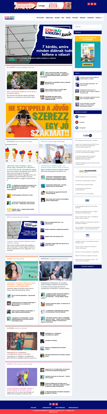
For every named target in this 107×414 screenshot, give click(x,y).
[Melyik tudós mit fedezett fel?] (42, 237)
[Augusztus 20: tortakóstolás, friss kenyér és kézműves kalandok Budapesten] (42, 370)
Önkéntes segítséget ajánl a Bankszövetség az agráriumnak (87, 163)
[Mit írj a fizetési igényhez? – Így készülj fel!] (9, 296)
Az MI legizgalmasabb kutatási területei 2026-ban (86, 207)
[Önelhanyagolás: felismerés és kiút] (9, 196)
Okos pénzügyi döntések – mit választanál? (89, 84)
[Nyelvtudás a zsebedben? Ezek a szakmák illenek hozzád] (42, 83)
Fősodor (75, 17)
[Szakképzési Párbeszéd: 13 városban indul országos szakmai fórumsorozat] (55, 271)
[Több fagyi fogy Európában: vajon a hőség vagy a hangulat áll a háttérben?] (21, 154)
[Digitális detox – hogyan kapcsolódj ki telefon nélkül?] (9, 210)
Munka (68, 17)
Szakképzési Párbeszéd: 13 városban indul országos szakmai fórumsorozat (54, 283)
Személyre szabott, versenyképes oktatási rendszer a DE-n (87, 242)
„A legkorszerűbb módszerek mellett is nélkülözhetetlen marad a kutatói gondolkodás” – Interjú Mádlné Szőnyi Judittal (55, 296)
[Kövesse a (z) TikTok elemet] (95, 4)
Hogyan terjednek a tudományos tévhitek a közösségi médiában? (87, 222)
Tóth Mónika (12, 60)
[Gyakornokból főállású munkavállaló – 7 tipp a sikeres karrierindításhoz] (9, 312)
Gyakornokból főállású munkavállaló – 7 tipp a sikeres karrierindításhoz (23, 311)
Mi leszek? (40, 17)
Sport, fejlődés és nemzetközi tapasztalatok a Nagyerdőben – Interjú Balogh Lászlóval (87, 228)
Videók (98, 17)
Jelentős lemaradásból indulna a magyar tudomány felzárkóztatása (86, 212)
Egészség (49, 17)
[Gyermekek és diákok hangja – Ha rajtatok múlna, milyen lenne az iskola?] (55, 154)
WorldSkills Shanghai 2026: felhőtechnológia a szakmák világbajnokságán (53, 98)
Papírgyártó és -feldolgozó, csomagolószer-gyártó (53, 334)
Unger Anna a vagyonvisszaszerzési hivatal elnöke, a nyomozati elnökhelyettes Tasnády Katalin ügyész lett (87, 145)
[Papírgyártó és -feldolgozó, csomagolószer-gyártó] (42, 334)
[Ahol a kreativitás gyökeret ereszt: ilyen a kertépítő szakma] (22, 80)
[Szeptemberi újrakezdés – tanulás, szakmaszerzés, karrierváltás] (43, 186)
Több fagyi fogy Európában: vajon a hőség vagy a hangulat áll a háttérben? (21, 166)
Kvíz (62, 17)
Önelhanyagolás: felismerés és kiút (22, 195)
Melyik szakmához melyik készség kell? (57, 229)
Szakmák (90, 17)
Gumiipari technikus (51, 340)
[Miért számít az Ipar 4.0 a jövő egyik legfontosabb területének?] (42, 90)
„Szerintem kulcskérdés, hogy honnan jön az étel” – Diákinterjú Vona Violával (23, 202)
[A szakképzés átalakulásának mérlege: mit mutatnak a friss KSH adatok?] (43, 311)
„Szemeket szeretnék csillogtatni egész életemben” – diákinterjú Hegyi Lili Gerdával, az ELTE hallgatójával (21, 284)
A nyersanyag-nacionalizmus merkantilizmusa (83, 189)
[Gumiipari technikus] (42, 341)
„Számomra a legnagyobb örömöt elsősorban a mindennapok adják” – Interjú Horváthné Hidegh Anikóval (56, 178)
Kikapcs (83, 17)
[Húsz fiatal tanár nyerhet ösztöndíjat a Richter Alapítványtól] (43, 200)
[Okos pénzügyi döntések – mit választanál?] (42, 223)
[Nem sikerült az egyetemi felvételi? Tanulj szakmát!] (43, 193)
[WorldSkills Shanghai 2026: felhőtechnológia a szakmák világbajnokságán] (42, 97)
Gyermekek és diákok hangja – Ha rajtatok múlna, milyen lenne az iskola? (55, 166)
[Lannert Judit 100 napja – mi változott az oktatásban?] (43, 304)
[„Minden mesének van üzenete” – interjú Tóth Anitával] (42, 377)
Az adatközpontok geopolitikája (84, 184)
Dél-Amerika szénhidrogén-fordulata (85, 180)
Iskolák (57, 17)
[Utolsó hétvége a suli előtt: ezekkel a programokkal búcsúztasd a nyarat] (22, 377)
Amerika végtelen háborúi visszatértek (86, 177)
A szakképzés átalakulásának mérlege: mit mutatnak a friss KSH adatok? (57, 311)
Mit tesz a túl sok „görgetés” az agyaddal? (87, 252)
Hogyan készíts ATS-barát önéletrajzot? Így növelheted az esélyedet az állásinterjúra (24, 304)
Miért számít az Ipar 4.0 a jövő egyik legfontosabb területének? (55, 90)
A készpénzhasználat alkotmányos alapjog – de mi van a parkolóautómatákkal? (87, 151)
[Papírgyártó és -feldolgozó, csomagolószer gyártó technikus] (22, 341)
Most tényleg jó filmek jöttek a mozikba (86, 140)
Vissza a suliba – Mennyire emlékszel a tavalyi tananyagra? (85, 247)
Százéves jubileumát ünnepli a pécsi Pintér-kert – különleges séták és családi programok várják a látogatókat (57, 385)
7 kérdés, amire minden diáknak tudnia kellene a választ (31, 58)
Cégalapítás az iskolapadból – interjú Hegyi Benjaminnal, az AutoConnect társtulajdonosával (23, 319)
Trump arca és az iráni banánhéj (84, 193)
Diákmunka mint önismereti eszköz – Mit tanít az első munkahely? (86, 260)
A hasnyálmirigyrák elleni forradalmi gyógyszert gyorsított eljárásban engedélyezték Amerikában (85, 157)
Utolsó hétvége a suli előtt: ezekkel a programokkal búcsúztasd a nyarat (20, 389)
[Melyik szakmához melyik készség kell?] (42, 230)
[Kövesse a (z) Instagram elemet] (92, 4)
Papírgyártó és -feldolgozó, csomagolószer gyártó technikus (18, 353)
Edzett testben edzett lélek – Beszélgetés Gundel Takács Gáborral (86, 217)
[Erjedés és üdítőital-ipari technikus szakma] (42, 348)
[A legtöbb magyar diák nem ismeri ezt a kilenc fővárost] (42, 244)
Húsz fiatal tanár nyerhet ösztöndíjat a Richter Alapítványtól (57, 199)
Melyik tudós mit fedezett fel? (54, 236)
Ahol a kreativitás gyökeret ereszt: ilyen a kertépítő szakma (90, 97)
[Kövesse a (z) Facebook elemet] (88, 4)
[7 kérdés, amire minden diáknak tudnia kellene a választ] (22, 230)
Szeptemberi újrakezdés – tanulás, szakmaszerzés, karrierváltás (56, 185)
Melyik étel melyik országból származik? (86, 255)
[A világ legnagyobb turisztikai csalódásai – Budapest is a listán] (42, 392)
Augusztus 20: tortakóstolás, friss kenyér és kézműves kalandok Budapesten (57, 369)
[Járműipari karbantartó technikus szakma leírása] (42, 355)
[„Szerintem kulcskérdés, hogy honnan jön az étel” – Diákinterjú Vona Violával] (9, 203)
